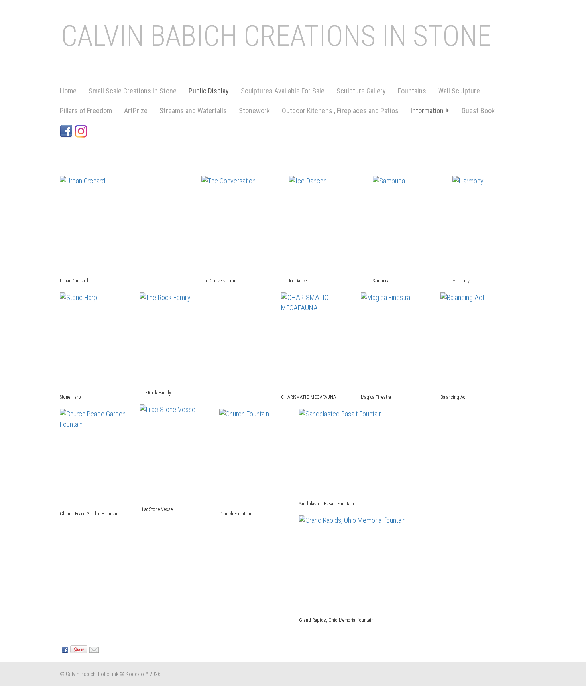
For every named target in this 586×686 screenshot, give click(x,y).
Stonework (254, 110)
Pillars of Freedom (86, 110)
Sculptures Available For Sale (282, 91)
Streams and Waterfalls (193, 110)
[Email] (93, 649)
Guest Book (478, 110)
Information (427, 110)
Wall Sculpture (459, 91)
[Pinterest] (77, 649)
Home (68, 91)
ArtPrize (135, 110)
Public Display (209, 91)
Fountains (412, 91)
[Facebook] (67, 130)
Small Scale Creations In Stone (132, 91)
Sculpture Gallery (361, 91)
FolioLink (108, 674)
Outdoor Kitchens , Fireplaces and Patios (340, 110)
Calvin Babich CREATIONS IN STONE (276, 36)
